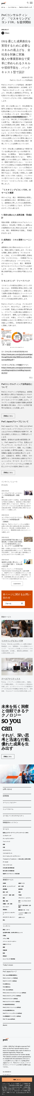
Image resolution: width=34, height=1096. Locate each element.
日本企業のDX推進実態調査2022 (14, 117)
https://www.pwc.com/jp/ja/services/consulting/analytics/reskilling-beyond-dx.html (16, 370)
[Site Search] (27, 3)
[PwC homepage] (3, 3)
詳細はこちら (8, 416)
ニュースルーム (12, 7)
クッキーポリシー (20, 1092)
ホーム (3, 7)
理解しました (17, 1079)
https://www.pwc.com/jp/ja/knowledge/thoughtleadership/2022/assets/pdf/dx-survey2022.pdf (17, 357)
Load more (17, 583)
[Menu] (31, 3)
